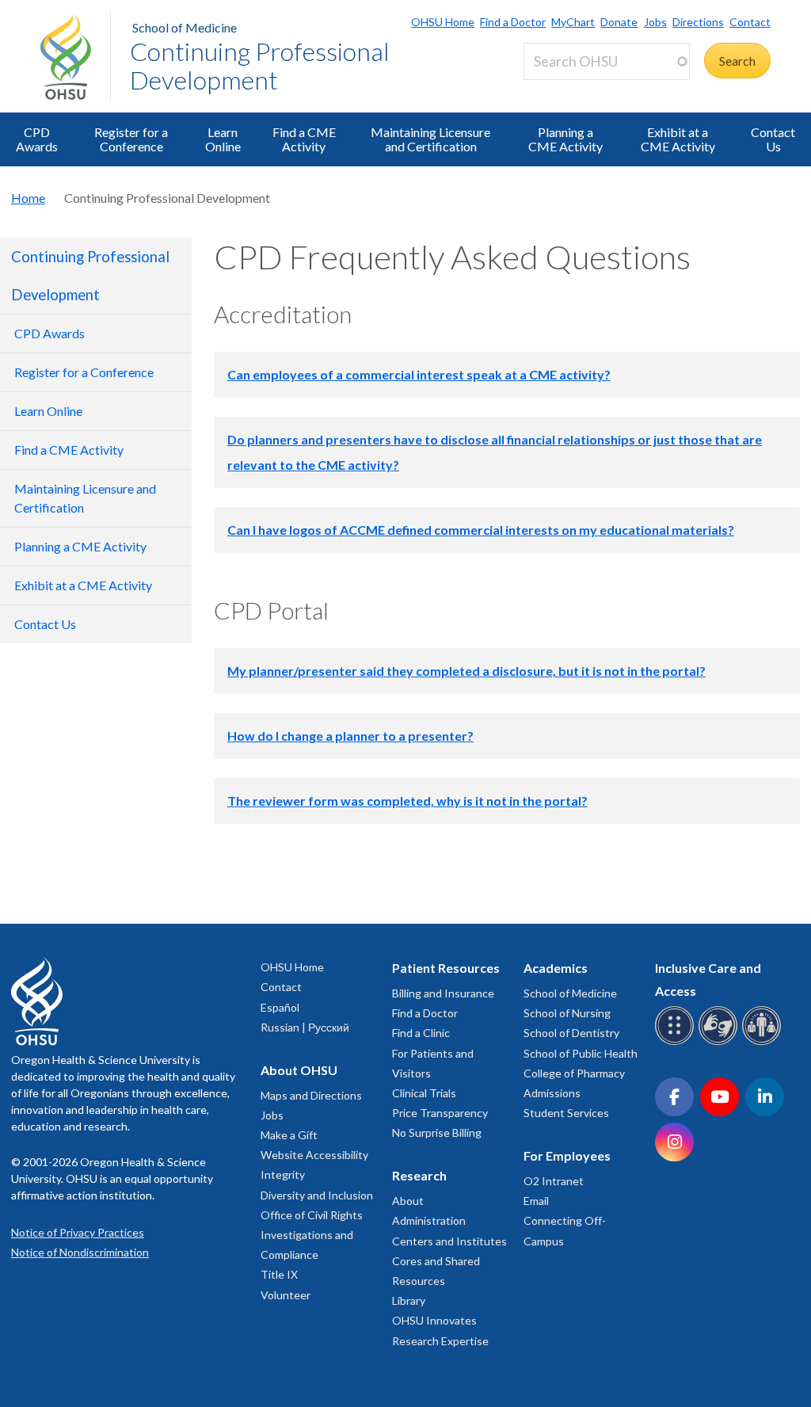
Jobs (655, 22)
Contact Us (773, 139)
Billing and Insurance (443, 993)
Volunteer (285, 1295)
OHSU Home (442, 22)
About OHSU (299, 1069)
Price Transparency (440, 1112)
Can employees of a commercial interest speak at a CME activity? (419, 374)
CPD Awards (37, 139)
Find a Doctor (513, 22)
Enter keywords (572, 89)
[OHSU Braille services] (677, 1042)
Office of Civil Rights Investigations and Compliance (312, 1234)
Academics (556, 967)
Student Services (566, 1112)
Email (536, 1200)
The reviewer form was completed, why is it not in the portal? (407, 800)
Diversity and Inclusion (317, 1195)
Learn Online (223, 139)
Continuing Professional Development (260, 65)
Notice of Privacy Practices (77, 1232)
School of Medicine (184, 27)
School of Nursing (567, 1013)
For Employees (567, 1155)
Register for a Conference (131, 139)
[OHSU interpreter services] (764, 1042)
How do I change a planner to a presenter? (350, 735)
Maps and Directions (311, 1095)
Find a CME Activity (304, 139)
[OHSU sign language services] (720, 1042)
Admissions (552, 1093)
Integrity (283, 1174)
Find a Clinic (421, 1032)
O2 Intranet (554, 1181)
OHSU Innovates (434, 1320)
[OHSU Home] (75, 56)
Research (419, 1175)
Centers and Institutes (449, 1241)
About (408, 1200)
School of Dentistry (571, 1032)
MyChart (573, 22)
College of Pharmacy (574, 1073)
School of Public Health (581, 1053)
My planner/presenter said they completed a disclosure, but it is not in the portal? (466, 670)
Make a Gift (289, 1135)
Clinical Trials (424, 1093)
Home (28, 197)
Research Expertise (440, 1341)
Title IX (279, 1274)
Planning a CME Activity (565, 139)
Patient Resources (446, 967)
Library (408, 1300)
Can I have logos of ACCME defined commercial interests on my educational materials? (480, 529)
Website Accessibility (314, 1154)
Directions (698, 22)
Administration (429, 1220)
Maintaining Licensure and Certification (430, 139)
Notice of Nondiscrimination (80, 1252)
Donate (619, 22)
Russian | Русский (305, 1027)
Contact (750, 22)
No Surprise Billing (437, 1132)
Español (280, 1007)
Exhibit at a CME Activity (678, 139)
